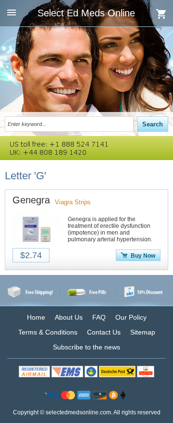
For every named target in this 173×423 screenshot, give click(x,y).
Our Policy (131, 317)
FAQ (99, 317)
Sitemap (142, 332)
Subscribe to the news (86, 347)
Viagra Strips (73, 202)
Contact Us (104, 332)
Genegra (31, 200)
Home (36, 317)
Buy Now (143, 255)
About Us (69, 317)
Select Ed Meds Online (86, 13)
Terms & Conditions (47, 332)
